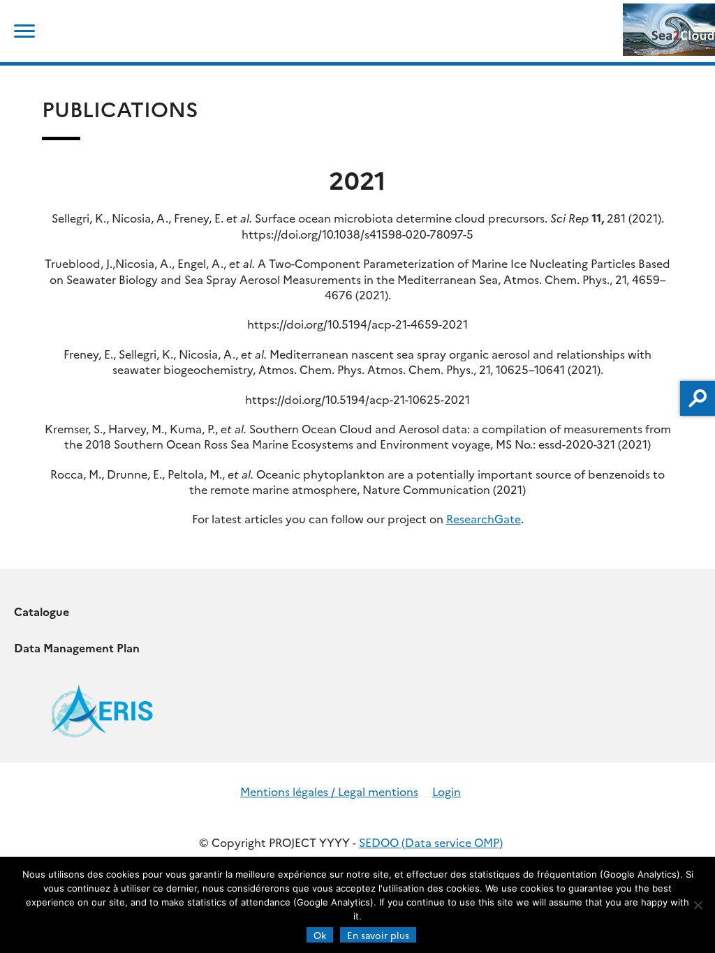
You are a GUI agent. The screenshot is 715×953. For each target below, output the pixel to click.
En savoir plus (378, 935)
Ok (320, 935)
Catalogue (41, 611)
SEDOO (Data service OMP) (431, 842)
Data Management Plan (77, 647)
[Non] (698, 905)
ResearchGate (483, 518)
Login (446, 791)
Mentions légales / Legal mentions (329, 791)
